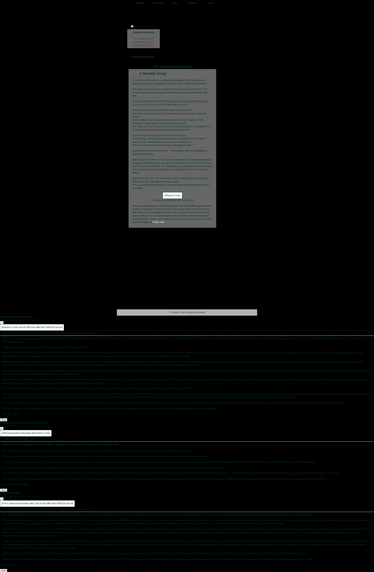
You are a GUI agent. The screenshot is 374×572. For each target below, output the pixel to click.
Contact (210, 3)
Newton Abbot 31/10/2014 (143, 45)
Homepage (140, 3)
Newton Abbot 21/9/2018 (143, 39)
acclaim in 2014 (140, 104)
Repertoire (193, 3)
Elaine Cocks (157, 3)
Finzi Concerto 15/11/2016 (143, 42)
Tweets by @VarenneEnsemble (143, 56)
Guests (175, 3)
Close (3, 420)
